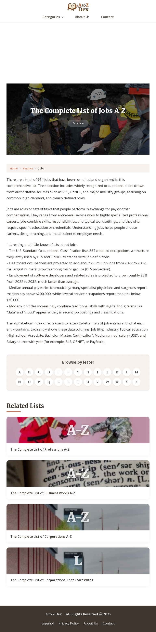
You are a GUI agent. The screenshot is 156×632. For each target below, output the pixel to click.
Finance (78, 123)
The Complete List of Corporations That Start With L (52, 580)
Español (47, 623)
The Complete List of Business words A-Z (42, 493)
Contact (107, 17)
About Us (82, 17)
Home (14, 168)
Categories (51, 17)
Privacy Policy (68, 623)
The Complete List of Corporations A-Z (41, 536)
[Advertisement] (78, 53)
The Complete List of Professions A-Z (39, 449)
